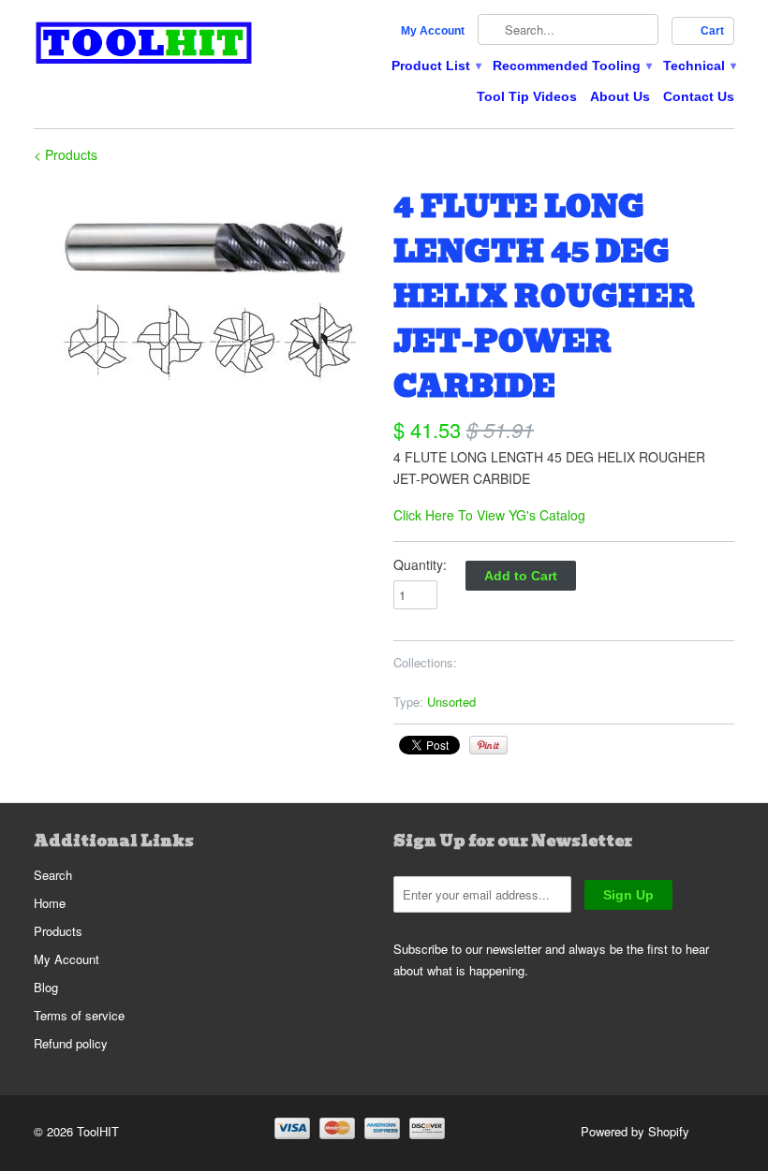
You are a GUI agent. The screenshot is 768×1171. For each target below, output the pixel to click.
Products (58, 931)
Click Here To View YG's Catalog (489, 514)
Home (50, 903)
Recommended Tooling (571, 65)
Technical (698, 65)
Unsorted (451, 701)
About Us (620, 96)
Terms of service (79, 1015)
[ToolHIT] (144, 45)
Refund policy (71, 1043)
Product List (435, 65)
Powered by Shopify (635, 1131)
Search (53, 875)
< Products (65, 154)
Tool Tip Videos (527, 96)
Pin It (488, 745)
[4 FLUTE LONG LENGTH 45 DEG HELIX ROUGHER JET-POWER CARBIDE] (204, 296)
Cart (712, 30)
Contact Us (698, 96)
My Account (433, 30)
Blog (46, 987)
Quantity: (420, 564)
